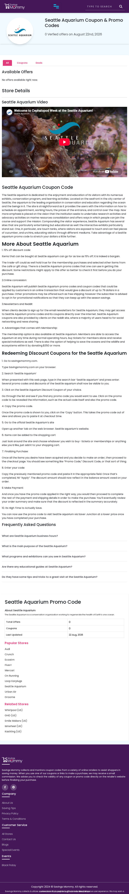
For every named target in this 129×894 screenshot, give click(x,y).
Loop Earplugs (13, 681)
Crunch (9, 654)
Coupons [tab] (22, 62)
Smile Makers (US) (16, 721)
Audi (7, 649)
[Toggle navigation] (56, 6)
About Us (7, 803)
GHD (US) (11, 715)
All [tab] (7, 62)
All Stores (7, 834)
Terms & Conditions (14, 819)
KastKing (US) (13, 731)
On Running (12, 676)
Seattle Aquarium (15, 686)
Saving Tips (9, 808)
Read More (84, 891)
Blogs (5, 844)
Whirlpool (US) (14, 710)
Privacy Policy (10, 813)
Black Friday (9, 865)
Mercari (9, 670)
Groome (10, 697)
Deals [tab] (39, 62)
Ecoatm (9, 660)
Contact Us (9, 839)
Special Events (11, 850)
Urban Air (10, 692)
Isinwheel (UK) (13, 726)
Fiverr (8, 665)
